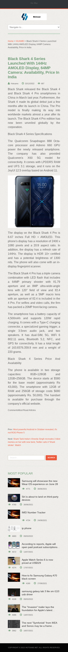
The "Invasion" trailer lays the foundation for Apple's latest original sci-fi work (38, 610)
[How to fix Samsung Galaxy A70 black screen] (14, 577)
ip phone (26, 528)
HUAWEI (20, 41)
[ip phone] (14, 528)
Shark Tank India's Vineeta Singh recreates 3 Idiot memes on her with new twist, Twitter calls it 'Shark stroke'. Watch (34, 442)
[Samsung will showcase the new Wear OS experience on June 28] (14, 482)
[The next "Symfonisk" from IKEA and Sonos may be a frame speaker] (14, 624)
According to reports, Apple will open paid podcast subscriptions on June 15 (39, 547)
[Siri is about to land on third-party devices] (14, 498)
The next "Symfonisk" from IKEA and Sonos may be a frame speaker (39, 625)
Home (11, 41)
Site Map (34, 3)
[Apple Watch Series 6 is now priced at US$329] (14, 561)
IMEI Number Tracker (34, 512)
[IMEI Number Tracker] (14, 514)
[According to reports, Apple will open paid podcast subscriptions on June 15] (14, 545)
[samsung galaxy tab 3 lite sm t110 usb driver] (14, 592)
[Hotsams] (34, 16)
